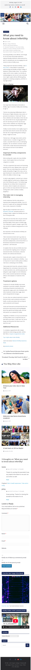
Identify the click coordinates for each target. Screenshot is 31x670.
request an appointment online (17, 334)
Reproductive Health (7, 52)
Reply (7, 479)
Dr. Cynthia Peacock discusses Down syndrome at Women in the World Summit (16, 352)
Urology (14, 52)
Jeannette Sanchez (20, 48)
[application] (15, 621)
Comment (5, 513)
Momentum (6, 31)
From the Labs (5, 606)
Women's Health (19, 52)
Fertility (22, 47)
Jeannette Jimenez (9, 346)
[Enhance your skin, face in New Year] (15, 368)
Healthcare (5, 48)
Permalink (21, 469)
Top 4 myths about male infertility (11, 337)
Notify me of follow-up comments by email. (14, 557)
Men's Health (6, 50)
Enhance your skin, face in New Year (14, 387)
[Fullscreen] (27, 627)
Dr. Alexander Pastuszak (8, 47)
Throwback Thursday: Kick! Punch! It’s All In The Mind (15, 358)
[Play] (3, 627)
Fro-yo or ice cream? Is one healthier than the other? (15, 5)
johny (3, 489)
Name (4, 534)
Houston (10, 48)
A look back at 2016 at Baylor (13, 448)
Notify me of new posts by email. (11, 562)
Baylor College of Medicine (10, 43)
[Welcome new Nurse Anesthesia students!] (15, 396)
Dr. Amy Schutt (17, 47)
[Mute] (25, 627)
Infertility (14, 48)
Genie (4, 467)
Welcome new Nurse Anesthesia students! (14, 417)
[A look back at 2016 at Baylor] (15, 427)
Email (4, 541)
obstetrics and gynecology (14, 50)
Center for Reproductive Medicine (10, 45)
